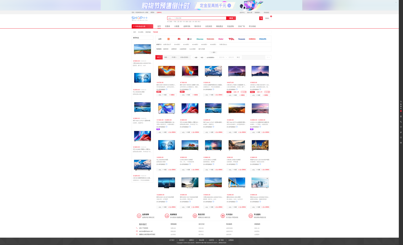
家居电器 (148, 32)
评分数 (174, 57)
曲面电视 (165, 49)
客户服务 (221, 240)
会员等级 (173, 234)
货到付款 (201, 228)
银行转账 (201, 234)
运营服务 (256, 234)
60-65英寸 (213, 44)
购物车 (267, 18)
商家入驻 (256, 228)
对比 (160, 95)
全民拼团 (208, 26)
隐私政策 (201, 240)
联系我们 (181, 240)
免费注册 (173, 228)
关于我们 (171, 240)
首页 (159, 26)
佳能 (190, 21)
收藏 (165, 95)
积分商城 (252, 26)
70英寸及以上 (223, 44)
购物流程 (173, 231)
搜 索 (231, 18)
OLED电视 (192, 49)
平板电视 (155, 32)
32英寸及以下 (167, 44)
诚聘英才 (191, 240)
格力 (199, 21)
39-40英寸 (177, 44)
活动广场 (241, 26)
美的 (196, 21)
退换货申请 (229, 231)
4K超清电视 (183, 49)
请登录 (152, 12)
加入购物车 (219, 95)
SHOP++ (215, 243)
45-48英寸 (195, 44)
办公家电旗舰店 (160, 89)
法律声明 (211, 240)
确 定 (238, 57)
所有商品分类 (140, 26)
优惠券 (167, 26)
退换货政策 (229, 228)
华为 (184, 21)
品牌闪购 (186, 26)
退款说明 (228, 234)
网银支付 (201, 231)
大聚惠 (176, 26)
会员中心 (242, 12)
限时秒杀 (197, 26)
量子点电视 (202, 49)
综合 (158, 57)
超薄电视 (174, 49)
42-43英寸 (186, 44)
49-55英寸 (204, 44)
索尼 (181, 21)
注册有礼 (159, 12)
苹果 (175, 21)
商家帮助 (256, 231)
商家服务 (257, 12)
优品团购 (230, 26)
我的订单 (249, 12)
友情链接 (231, 240)
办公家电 (140, 32)
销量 (165, 57)
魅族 (187, 21)
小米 (193, 21)
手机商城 (266, 12)
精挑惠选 (219, 26)
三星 (178, 21)
